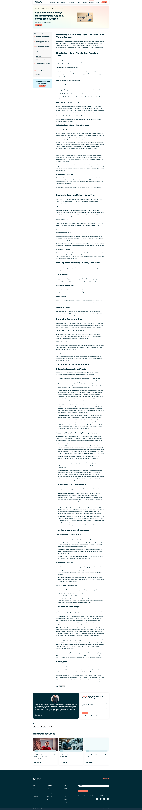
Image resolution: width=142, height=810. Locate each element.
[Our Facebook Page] (104, 799)
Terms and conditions (90, 795)
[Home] (39, 2)
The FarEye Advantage (41, 70)
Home (36, 8)
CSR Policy (102, 795)
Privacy (79, 795)
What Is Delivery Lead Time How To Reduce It (54, 8)
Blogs (44, 8)
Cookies (84, 795)
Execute (34, 793)
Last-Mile (62, 686)
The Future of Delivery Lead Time (43, 63)
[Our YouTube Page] (108, 799)
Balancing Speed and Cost (41, 59)
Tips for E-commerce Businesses (42, 67)
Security (97, 795)
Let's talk (38, 25)
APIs (65, 796)
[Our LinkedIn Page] (97, 799)
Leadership (66, 791)
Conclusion (38, 74)
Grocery (48, 788)
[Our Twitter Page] (101, 799)
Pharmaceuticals (50, 796)
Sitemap (107, 795)
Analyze (34, 802)
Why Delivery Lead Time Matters (42, 46)
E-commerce (49, 785)
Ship (34, 788)
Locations (66, 799)
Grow (34, 799)
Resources (40, 8)
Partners (66, 802)
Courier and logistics (51, 793)
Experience (35, 796)
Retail (48, 799)
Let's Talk (104, 2)
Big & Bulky (49, 791)
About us (65, 785)
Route (34, 791)
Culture (65, 788)
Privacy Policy (96, 710)
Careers (65, 793)
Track (34, 785)
